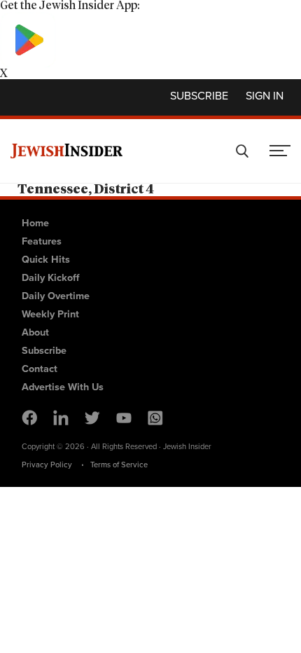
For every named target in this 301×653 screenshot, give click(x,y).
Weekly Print (50, 314)
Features (42, 241)
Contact (39, 368)
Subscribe (199, 96)
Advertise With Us (63, 386)
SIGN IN (265, 96)
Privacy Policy (47, 464)
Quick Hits (46, 259)
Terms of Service (119, 464)
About (35, 332)
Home (35, 223)
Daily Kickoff (50, 277)
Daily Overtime (56, 295)
